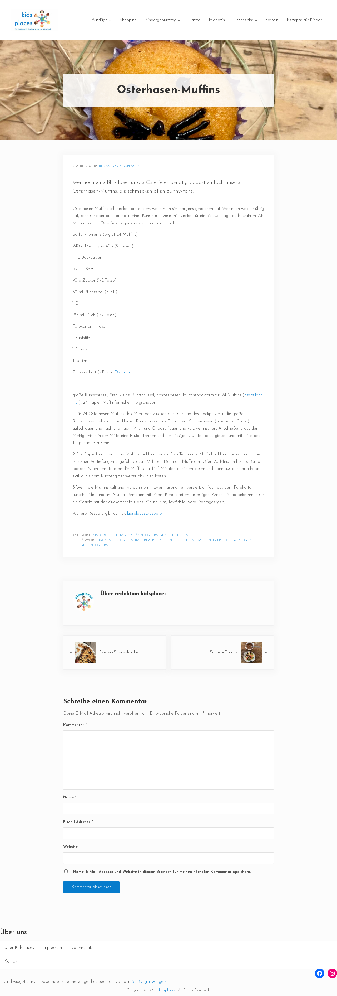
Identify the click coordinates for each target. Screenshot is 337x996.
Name (69, 798)
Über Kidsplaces (19, 947)
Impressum (52, 947)
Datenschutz (81, 947)
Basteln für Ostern (175, 540)
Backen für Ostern (115, 540)
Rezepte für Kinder (177, 535)
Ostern (151, 535)
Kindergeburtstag (109, 535)
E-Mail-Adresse (78, 822)
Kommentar (75, 725)
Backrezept (145, 540)
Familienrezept (209, 540)
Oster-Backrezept (240, 540)
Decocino (123, 372)
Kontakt (11, 961)
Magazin (135, 535)
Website (70, 847)
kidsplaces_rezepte (144, 513)
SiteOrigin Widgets (149, 981)
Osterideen (82, 545)
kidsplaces (167, 990)
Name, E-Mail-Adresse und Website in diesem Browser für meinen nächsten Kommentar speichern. (162, 872)
